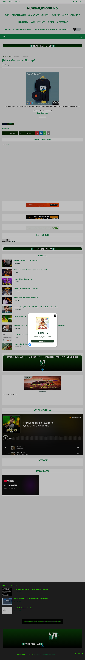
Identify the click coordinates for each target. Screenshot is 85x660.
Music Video (39, 22)
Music (57, 15)
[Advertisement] (42, 51)
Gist (52, 22)
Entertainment (72, 15)
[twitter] (77, 1)
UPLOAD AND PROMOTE (18, 29)
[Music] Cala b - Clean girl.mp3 (23, 279)
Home (4, 1)
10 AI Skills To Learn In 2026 (23, 608)
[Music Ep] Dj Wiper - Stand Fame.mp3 (26, 260)
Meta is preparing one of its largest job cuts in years (31, 598)
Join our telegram (16, 15)
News (46, 15)
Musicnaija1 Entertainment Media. (45, 654)
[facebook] (74, 1)
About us (10, 1)
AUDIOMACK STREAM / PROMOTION (53, 29)
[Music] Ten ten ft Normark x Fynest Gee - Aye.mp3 (30, 270)
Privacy (18, 1)
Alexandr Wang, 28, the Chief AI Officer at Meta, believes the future (36, 307)
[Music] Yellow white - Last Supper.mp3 (26, 288)
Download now (42, 113)
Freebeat (63, 22)
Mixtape (35, 15)
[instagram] (80, 1)
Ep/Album (23, 22)
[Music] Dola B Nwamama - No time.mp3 (26, 297)
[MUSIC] (9, 56)
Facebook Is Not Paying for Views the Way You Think (31, 589)
